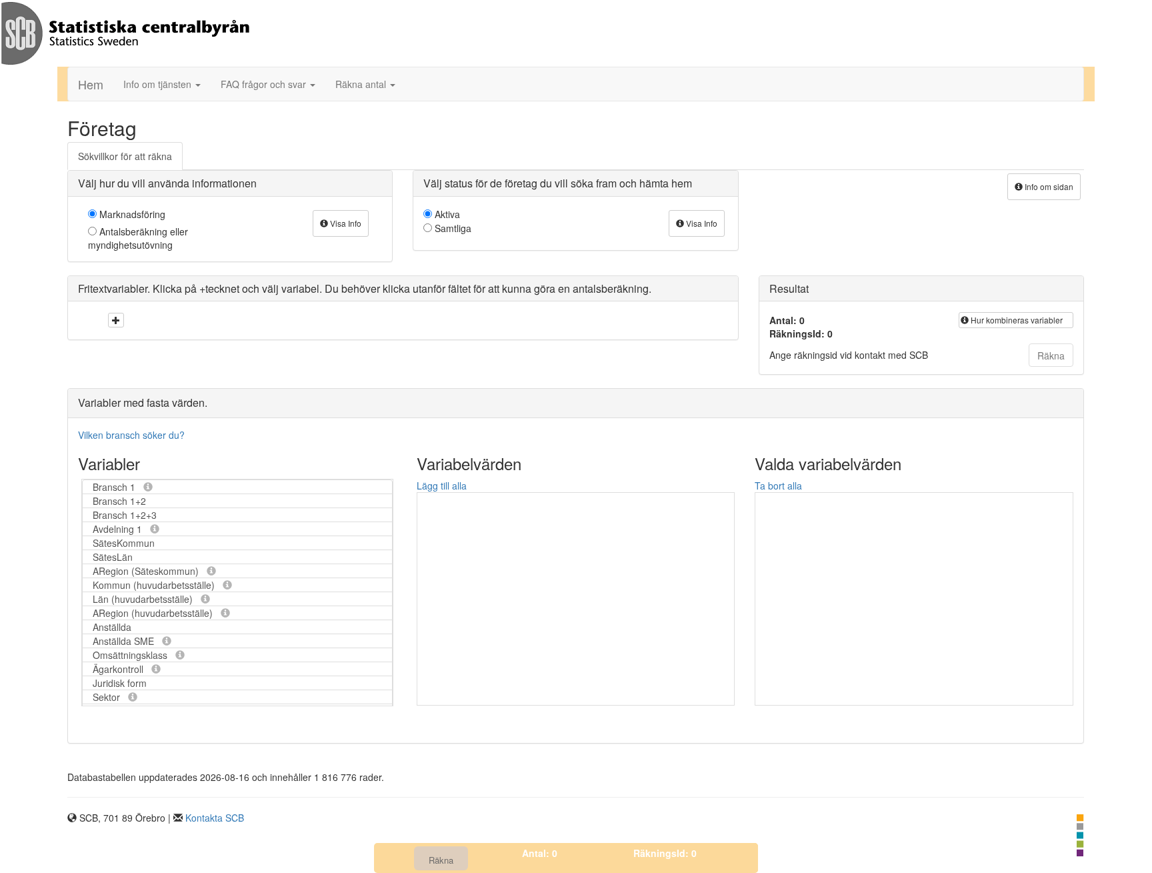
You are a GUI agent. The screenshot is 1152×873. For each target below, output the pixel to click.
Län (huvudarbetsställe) (144, 599)
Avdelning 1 (119, 529)
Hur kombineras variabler (1016, 319)
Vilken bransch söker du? (131, 435)
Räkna (1051, 355)
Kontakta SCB (214, 817)
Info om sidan (1048, 186)
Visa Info (344, 223)
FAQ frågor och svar (265, 84)
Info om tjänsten (158, 84)
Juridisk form (120, 683)
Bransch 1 (115, 487)
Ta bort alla (778, 485)
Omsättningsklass (131, 655)
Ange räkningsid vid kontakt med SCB (848, 354)
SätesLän (113, 557)
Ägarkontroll (119, 669)
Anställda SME (125, 641)
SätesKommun (124, 543)
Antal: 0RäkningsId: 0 (801, 326)
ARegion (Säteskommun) (147, 571)
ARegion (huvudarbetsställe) (154, 613)
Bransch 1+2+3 (125, 515)
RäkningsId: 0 (665, 853)
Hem (90, 84)
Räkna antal (362, 84)
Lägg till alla (442, 485)
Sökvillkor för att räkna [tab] (125, 156)
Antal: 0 (539, 853)
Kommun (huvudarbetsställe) (155, 585)
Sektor (108, 697)
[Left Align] (116, 320)
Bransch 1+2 (119, 501)
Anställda (112, 627)
